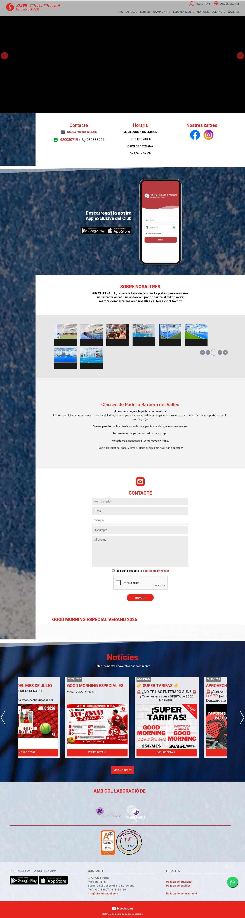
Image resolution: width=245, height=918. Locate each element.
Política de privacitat (179, 881)
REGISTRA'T (202, 3)
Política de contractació (181, 893)
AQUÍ (199, 700)
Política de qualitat (178, 885)
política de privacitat (156, 570)
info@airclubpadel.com (103, 893)
